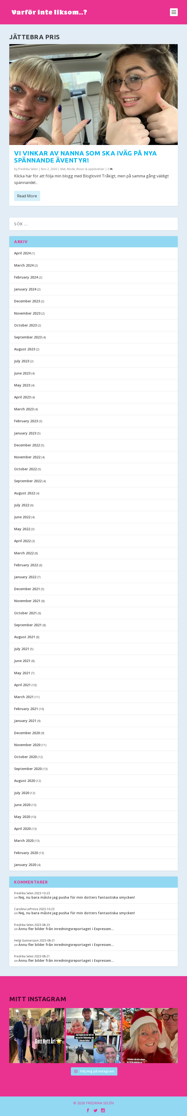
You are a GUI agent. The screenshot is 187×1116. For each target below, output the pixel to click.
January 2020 (25, 864)
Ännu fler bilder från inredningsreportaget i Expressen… (66, 928)
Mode (71, 169)
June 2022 (22, 517)
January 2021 (25, 720)
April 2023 (22, 397)
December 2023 (27, 301)
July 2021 (21, 648)
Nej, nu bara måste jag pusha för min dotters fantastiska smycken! (77, 897)
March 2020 (24, 840)
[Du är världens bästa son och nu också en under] (93, 1035)
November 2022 (27, 457)
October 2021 (25, 613)
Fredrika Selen (28, 169)
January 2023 (25, 433)
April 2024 (22, 253)
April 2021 (22, 685)
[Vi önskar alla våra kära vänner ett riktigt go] (36, 1035)
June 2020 (22, 804)
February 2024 (26, 277)
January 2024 (25, 289)
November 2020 (27, 744)
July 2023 (21, 361)
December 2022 (27, 445)
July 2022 (21, 505)
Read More (27, 196)
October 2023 (25, 325)
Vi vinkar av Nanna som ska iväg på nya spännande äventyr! (85, 157)
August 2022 (24, 493)
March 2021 (24, 696)
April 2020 (22, 828)
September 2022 (28, 481)
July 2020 (21, 792)
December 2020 (27, 733)
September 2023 (28, 337)
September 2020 (28, 768)
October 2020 (25, 756)
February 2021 (26, 708)
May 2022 (22, 529)
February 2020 (26, 852)
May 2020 (22, 816)
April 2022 (22, 541)
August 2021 (24, 637)
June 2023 (22, 373)
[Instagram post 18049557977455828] (150, 1035)
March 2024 (24, 265)
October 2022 (25, 469)
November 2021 (27, 600)
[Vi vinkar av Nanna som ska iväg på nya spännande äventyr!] (93, 94)
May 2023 (22, 385)
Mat (62, 169)
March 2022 (24, 553)
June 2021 (22, 660)
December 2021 (27, 589)
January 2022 (25, 577)
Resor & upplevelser (90, 169)
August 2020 (24, 780)
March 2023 (24, 409)
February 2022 (26, 565)
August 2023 (24, 349)
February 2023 (26, 421)
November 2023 (27, 313)
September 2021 (28, 625)
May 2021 (22, 673)
